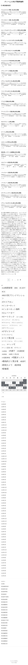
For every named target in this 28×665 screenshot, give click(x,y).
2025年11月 (4, 427)
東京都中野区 (4, 591)
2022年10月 (4, 523)
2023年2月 (3, 513)
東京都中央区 (4, 589)
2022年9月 (3, 526)
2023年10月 (4, 492)
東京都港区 (4, 628)
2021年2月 (3, 575)
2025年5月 (3, 443)
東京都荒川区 (4, 635)
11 (6, 385)
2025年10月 (4, 430)
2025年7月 (3, 438)
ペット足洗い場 (7, 347)
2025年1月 (3, 453)
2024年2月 (3, 482)
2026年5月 (3, 412)
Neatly (16, 662)
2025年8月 (3, 435)
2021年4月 (3, 570)
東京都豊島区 (4, 641)
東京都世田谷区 (5, 586)
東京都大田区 (4, 607)
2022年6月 (3, 534)
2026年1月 (3, 422)
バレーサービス (18, 338)
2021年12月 (4, 549)
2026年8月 (3, 404)
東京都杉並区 (4, 615)
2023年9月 (3, 495)
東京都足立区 (4, 643)
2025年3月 (3, 448)
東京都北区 (4, 594)
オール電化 (20, 317)
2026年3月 (3, 417)
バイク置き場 (8, 338)
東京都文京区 (4, 609)
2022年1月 (3, 547)
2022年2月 (3, 544)
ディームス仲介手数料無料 (14, 2)
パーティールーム (7, 341)
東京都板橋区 (4, 617)
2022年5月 (3, 536)
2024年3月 (3, 479)
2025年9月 (3, 432)
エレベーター (8, 313)
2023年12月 (4, 487)
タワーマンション (8, 328)
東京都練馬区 (4, 633)
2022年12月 (4, 518)
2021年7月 (3, 562)
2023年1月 (3, 516)
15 (21, 385)
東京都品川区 (4, 602)
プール (3, 344)
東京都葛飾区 (4, 638)
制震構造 (4, 354)
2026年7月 (3, 406)
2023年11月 (4, 490)
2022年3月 (3, 542)
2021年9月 (3, 557)
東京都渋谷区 (4, 625)
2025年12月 (4, 425)
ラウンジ (18, 347)
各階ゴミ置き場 (14, 354)
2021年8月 (3, 560)
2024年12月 (4, 456)
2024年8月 (3, 466)
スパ (21, 325)
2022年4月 (3, 539)
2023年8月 (3, 497)
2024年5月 (3, 474)
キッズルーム (16, 319)
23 (17, 280)
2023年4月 (3, 508)
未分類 (2, 583)
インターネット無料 (11, 309)
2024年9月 (3, 464)
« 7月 (2, 396)
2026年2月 (3, 419)
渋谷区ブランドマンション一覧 (8, 274)
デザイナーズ (9, 331)
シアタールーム (14, 325)
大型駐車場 (6, 357)
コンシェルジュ (18, 322)
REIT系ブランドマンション (13, 296)
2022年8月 (3, 529)
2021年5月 (3, 568)
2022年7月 (3, 531)
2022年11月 (4, 521)
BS (16, 288)
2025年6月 (3, 440)
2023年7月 (3, 500)
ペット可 (11, 344)
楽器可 (23, 361)
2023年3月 (3, 510)
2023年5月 (3, 505)
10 (3, 385)
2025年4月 (3, 445)
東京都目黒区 (4, 630)
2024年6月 (3, 471)
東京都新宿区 (4, 612)
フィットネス (18, 341)
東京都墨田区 (4, 604)
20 (14, 387)
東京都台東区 (4, 599)
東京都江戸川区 (5, 620)
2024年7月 (3, 469)
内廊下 (12, 351)
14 (17, 385)
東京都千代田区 (5, 596)
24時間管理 (7, 288)
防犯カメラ (8, 365)
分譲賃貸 (21, 351)
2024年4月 (3, 477)
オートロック (9, 317)
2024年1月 (3, 484)
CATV (23, 288)
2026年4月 (3, 414)
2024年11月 (4, 458)
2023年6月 (3, 503)
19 (10, 387)
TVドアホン (8, 302)
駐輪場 (6, 369)
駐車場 (18, 365)
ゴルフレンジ (5, 325)
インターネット (9, 306)
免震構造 (4, 351)
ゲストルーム (6, 322)
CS (4, 292)
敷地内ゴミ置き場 (10, 361)
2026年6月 (3, 409)
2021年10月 (4, 555)
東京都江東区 (4, 622)
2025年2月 (3, 451)
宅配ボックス (18, 357)
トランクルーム (8, 334)
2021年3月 (3, 573)
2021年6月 (3, 565)
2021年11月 (4, 552)
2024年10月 (4, 461)
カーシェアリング (6, 319)
